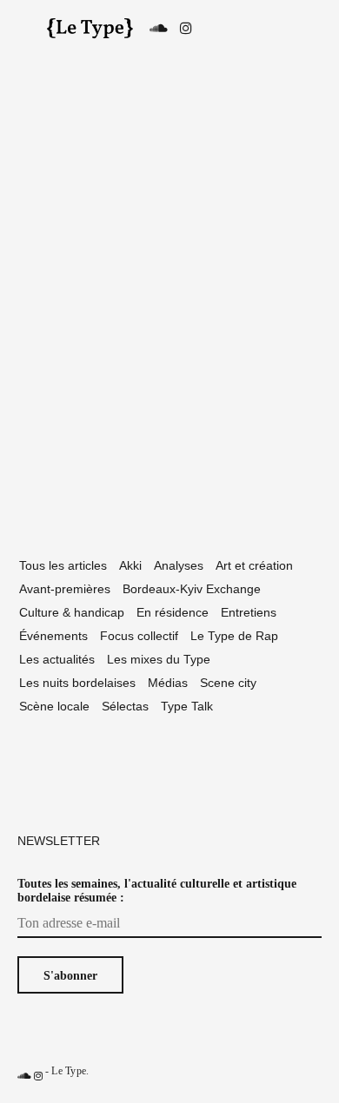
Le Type (68, 1071)
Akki (130, 565)
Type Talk (187, 706)
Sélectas (125, 706)
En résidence (172, 612)
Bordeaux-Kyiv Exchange (192, 589)
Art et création (254, 565)
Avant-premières (64, 589)
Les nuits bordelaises (77, 683)
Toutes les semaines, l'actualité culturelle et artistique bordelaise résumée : (156, 890)
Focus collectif (139, 636)
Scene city (228, 683)
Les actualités (57, 659)
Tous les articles (63, 565)
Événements (53, 636)
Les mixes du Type (158, 659)
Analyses (178, 565)
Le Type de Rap (234, 636)
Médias (168, 683)
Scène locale (54, 706)
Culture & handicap (71, 612)
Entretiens (248, 612)
